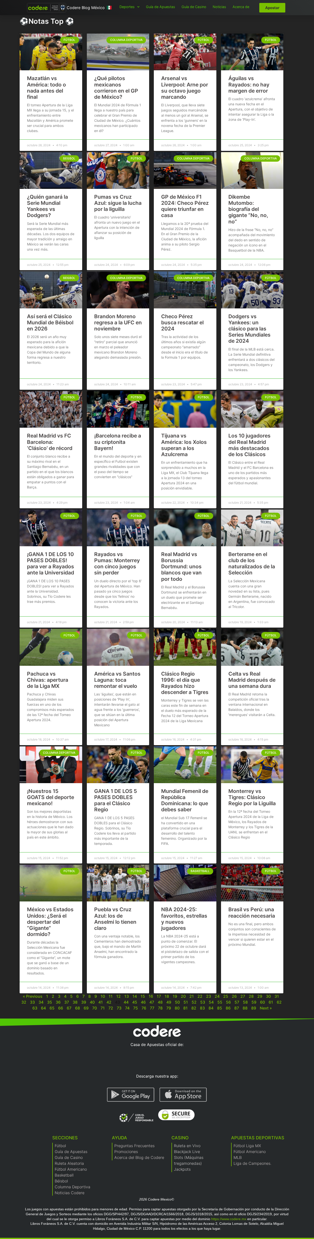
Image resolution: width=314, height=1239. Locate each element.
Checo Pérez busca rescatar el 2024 (182, 322)
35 (49, 1002)
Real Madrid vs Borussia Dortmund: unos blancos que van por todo (181, 566)
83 (202, 1008)
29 (259, 996)
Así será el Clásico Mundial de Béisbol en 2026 (50, 322)
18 (167, 996)
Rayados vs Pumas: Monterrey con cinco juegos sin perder (117, 563)
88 (245, 1008)
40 (92, 1002)
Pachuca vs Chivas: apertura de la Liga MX (47, 680)
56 (228, 1002)
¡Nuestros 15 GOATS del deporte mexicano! (50, 797)
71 (103, 1008)
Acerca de (241, 7)
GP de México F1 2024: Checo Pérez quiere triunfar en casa (185, 206)
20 (183, 996)
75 (135, 1008)
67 (69, 1008)
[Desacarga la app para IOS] (183, 1095)
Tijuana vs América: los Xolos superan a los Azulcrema (184, 445)
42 (108, 1002)
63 (34, 1008)
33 (32, 1002)
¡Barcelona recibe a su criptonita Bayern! (117, 442)
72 (110, 1008)
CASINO (180, 1137)
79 (168, 1008)
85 (219, 1008)
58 (245, 1002)
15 (143, 996)
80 (177, 1008)
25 (225, 996)
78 (160, 1008)
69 (86, 1008)
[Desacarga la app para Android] (131, 1095)
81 (185, 1008)
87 (236, 1008)
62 (279, 1002)
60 (262, 1002)
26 (234, 996)
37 (66, 1002)
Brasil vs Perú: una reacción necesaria (251, 912)
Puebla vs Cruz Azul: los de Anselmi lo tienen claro (115, 918)
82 (193, 1008)
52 (194, 1002)
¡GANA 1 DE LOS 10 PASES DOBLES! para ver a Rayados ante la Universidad (50, 563)
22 (199, 996)
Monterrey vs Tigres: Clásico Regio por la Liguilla (252, 797)
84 (211, 1008)
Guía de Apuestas (160, 7)
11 (111, 996)
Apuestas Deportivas (257, 1137)
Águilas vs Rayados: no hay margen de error (248, 84)
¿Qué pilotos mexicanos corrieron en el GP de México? (116, 87)
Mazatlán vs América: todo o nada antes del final (46, 87)
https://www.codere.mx (228, 1219)
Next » (266, 1008)
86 (228, 1008)
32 (23, 1002)
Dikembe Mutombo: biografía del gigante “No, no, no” (248, 209)
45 (134, 1002)
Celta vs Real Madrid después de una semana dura (251, 680)
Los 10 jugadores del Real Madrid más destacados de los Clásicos (249, 445)
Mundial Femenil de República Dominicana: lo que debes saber (184, 800)
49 (168, 1002)
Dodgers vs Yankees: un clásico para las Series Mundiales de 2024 (249, 328)
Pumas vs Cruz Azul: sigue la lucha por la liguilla (118, 203)
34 (41, 1002)
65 (52, 1008)
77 (152, 1008)
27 (242, 996)
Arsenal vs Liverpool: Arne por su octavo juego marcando (184, 87)
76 (144, 1008)
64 (43, 1008)
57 (237, 1002)
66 (60, 1008)
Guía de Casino (194, 7)
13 (126, 996)
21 (191, 996)
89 (253, 1008)
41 (100, 1002)
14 (134, 996)
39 (83, 1002)
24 (217, 996)
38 (75, 1002)
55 (219, 1002)
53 (202, 1002)
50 (177, 1002)
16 (151, 996)
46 (143, 1002)
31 (277, 996)
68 (77, 1008)
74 (127, 1008)
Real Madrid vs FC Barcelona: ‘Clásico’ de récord (49, 442)
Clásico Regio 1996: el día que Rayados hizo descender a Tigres (185, 683)
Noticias (219, 7)
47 (151, 1002)
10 (103, 996)
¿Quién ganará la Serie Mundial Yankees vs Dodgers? (47, 206)
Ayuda (119, 1137)
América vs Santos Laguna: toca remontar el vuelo (117, 680)
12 (118, 996)
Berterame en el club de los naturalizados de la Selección (251, 563)
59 (253, 1002)
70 (94, 1008)
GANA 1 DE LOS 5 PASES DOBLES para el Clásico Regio (115, 800)
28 (251, 996)
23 (208, 996)
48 (160, 1002)
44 (126, 1002)
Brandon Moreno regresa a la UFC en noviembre (118, 322)
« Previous (32, 996)
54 (211, 1002)
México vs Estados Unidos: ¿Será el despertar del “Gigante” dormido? (50, 921)
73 (119, 1008)
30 (268, 996)
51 (185, 1002)
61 (271, 1002)
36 (58, 1002)
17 (159, 996)
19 (175, 996)
